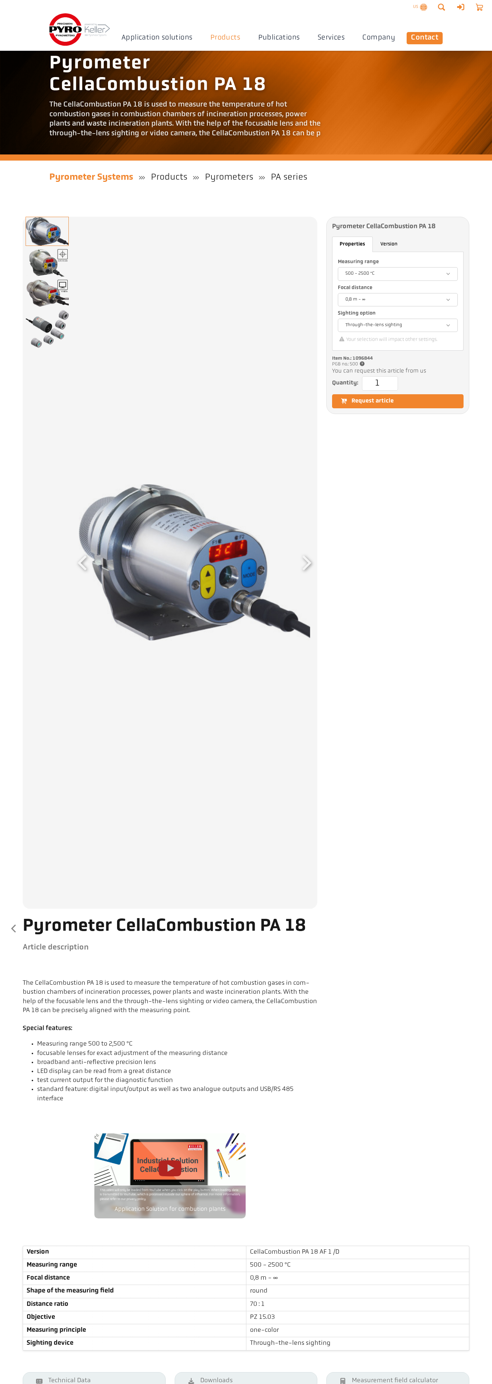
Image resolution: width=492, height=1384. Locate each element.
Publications (279, 37)
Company (378, 37)
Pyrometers (229, 177)
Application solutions (157, 37)
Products (225, 37)
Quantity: (345, 383)
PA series (289, 177)
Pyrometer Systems (91, 177)
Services (331, 37)
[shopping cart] (479, 7)
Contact (424, 37)
